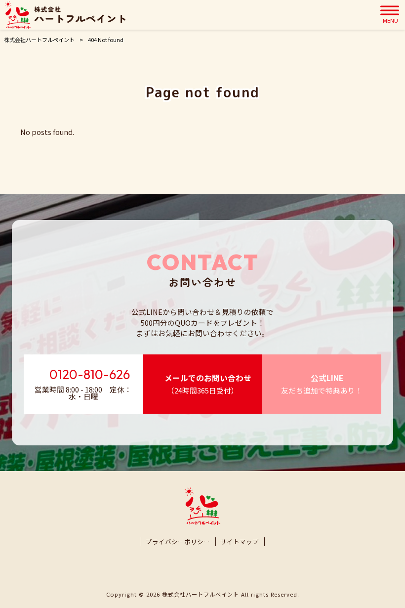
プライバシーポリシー (178, 541)
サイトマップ (239, 541)
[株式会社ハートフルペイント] (65, 15)
